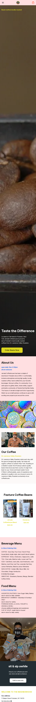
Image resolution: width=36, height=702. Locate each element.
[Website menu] (2, 2)
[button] (18, 2)
